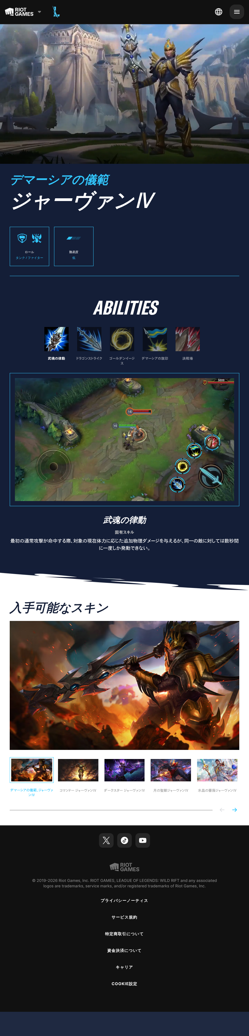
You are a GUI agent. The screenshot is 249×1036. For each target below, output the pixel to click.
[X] (106, 840)
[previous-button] (222, 810)
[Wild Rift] (56, 12)
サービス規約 (124, 917)
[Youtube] (142, 840)
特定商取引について (124, 934)
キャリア (124, 967)
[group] (122, 346)
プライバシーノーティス (124, 900)
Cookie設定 (124, 984)
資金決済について (124, 950)
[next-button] (234, 810)
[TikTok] (124, 840)
